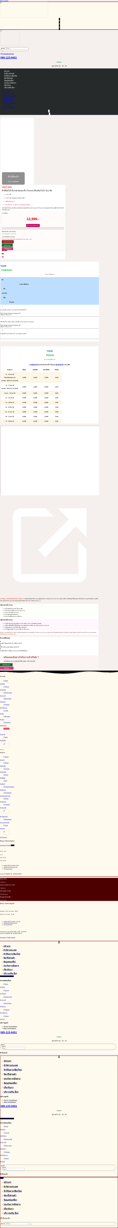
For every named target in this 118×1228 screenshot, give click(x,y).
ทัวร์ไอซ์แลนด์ (4, 816)
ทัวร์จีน (2, 713)
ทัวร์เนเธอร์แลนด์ (4, 822)
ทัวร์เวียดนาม (3, 708)
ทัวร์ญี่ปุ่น (2, 684)
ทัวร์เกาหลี (3, 696)
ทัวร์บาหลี (2, 734)
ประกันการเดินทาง (10, 83)
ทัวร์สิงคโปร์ (33, 364)
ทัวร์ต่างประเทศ (9, 73)
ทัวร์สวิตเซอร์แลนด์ (5, 796)
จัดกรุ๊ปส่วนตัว (8, 78)
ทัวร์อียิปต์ (2, 778)
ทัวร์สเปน (2, 828)
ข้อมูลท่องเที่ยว (9, 80)
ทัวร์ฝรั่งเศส (3, 801)
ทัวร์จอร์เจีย (3, 772)
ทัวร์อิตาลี (2, 784)
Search (3, 48)
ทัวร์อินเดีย (3, 740)
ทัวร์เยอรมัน (3, 807)
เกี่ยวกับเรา (7, 85)
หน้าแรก (7, 71)
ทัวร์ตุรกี (2, 760)
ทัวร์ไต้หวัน (3, 690)
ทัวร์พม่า (2, 719)
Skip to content (4, 0)
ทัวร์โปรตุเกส (3, 837)
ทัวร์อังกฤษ (3, 790)
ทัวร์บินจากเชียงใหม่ (10, 76)
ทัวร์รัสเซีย (3, 766)
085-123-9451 (8, 57)
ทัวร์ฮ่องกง (3, 702)
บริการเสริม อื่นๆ (9, 87)
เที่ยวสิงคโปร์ (59, 364)
